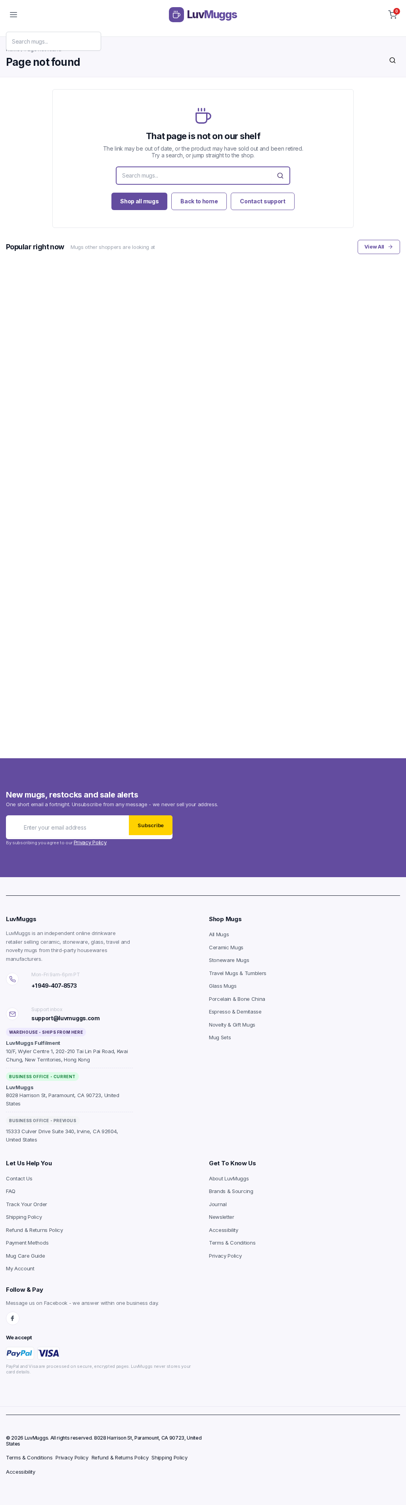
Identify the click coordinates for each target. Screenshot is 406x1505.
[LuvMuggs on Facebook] (12, 1318)
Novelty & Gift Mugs (232, 1024)
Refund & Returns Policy (34, 1230)
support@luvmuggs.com (65, 1018)
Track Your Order (26, 1204)
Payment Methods (27, 1242)
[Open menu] (13, 15)
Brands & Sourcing (231, 1191)
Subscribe (151, 825)
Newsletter (221, 1217)
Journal (218, 1204)
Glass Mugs (223, 986)
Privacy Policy (90, 842)
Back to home (199, 201)
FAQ (10, 1191)
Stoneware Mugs (229, 960)
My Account (20, 1268)
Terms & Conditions (232, 1242)
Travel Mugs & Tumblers (237, 973)
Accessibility (223, 1230)
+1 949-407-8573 (54, 985)
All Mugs (219, 934)
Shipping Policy (24, 1217)
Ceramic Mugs (226, 947)
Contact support (262, 201)
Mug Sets (220, 1037)
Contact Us (19, 1178)
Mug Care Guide (25, 1256)
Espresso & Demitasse (235, 1011)
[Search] (392, 60)
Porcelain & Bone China (237, 999)
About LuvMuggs (229, 1178)
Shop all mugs (139, 201)
